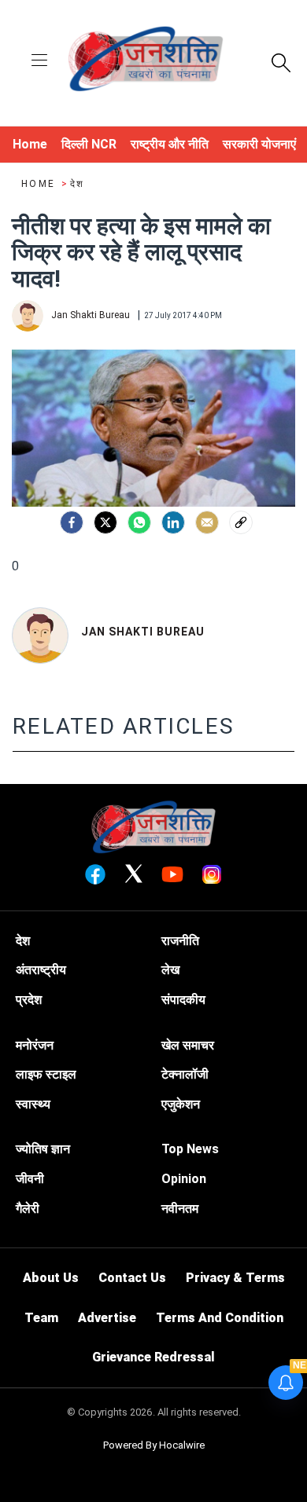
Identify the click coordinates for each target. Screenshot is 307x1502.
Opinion (183, 1178)
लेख (170, 969)
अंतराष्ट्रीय (41, 969)
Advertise (107, 1317)
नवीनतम (179, 1208)
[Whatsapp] (139, 522)
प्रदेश (29, 999)
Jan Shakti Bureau (143, 631)
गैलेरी (27, 1208)
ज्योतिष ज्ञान (43, 1148)
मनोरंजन (35, 1045)
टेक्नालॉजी (185, 1074)
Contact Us (132, 1277)
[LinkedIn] (173, 522)
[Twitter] (105, 522)
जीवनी (30, 1178)
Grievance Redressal (153, 1357)
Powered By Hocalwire (154, 1445)
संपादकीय (183, 999)
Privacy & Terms (235, 1277)
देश (77, 183)
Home (40, 183)
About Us (51, 1277)
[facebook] (71, 522)
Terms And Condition (219, 1317)
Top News (190, 1148)
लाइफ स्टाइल (46, 1074)
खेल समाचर (187, 1045)
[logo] (145, 61)
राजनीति (180, 940)
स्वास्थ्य (33, 1104)
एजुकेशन (180, 1104)
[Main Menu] (39, 61)
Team (41, 1317)
